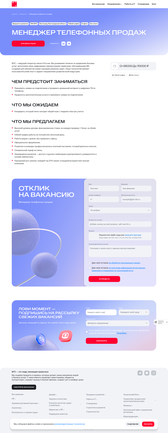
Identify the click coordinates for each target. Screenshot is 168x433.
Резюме (91, 231)
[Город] (148, 210)
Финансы (127, 405)
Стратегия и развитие (95, 408)
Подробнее (122, 333)
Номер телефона (95, 195)
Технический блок (131, 395)
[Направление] (146, 323)
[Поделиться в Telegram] (69, 44)
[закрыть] (166, 322)
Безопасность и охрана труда (24, 412)
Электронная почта (128, 195)
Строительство (92, 412)
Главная (14, 14)
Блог (154, 4)
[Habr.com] (146, 373)
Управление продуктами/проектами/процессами (134, 400)
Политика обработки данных (161, 322)
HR (13, 399)
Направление (90, 319)
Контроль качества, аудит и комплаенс (60, 404)
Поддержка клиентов (58, 414)
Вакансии (23, 14)
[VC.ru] (153, 373)
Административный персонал (25, 403)
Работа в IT (130, 4)
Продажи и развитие (95, 395)
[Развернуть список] (15, 398)
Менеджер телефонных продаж (41, 14)
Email (88, 308)
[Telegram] (140, 373)
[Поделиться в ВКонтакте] (63, 44)
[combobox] (118, 210)
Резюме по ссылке (95, 220)
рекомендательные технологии (70, 424)
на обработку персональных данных (124, 263)
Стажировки (143, 4)
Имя (90, 184)
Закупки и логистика (58, 399)
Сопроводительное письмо (98, 244)
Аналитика (16, 408)
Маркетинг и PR (56, 410)
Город (91, 206)
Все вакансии (98, 4)
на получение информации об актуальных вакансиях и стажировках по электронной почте (118, 269)
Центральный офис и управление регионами (137, 411)
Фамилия (124, 184)
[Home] (14, 4)
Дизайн (52, 395)
